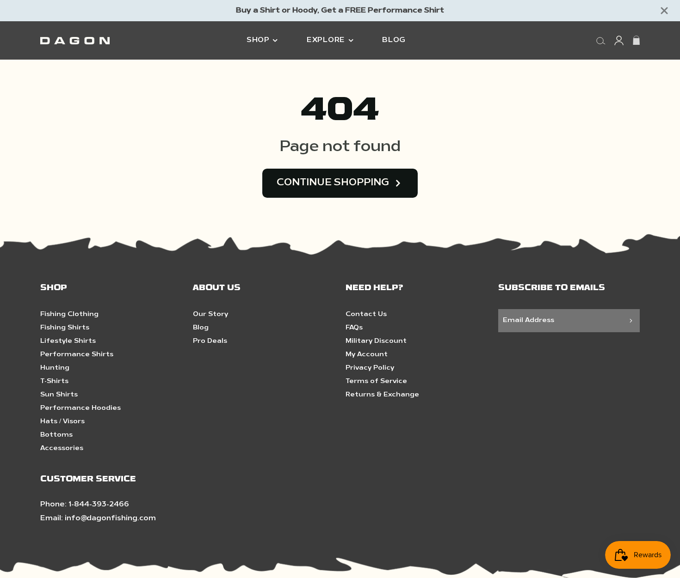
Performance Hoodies (80, 408)
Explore (326, 40)
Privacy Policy (370, 368)
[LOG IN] (619, 40)
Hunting (54, 368)
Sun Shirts (59, 394)
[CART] (636, 40)
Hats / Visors (62, 421)
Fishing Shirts (64, 327)
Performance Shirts (76, 354)
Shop (258, 40)
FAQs (354, 327)
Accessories (61, 448)
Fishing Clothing (69, 314)
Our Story (210, 314)
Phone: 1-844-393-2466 (84, 504)
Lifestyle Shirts (68, 341)
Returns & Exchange (382, 394)
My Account (367, 354)
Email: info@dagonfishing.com (98, 518)
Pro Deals (210, 341)
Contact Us (366, 314)
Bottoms (56, 435)
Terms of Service (376, 381)
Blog (394, 40)
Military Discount (376, 341)
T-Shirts (54, 381)
